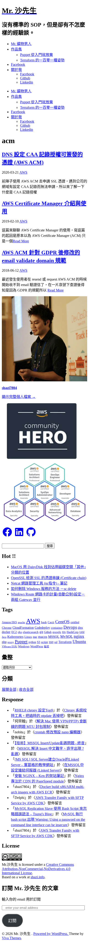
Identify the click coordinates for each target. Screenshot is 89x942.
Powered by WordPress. (51, 934)
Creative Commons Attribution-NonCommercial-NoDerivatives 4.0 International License (38, 869)
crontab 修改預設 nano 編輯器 (57, 732)
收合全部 (26, 689)
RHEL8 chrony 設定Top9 (34, 710)
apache (21, 622)
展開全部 (9, 689)
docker (6, 632)
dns (80, 627)
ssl (56, 642)
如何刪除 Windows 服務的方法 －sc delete (43, 589)
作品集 (16, 49)
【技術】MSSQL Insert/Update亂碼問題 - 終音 (50, 743)
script (44, 642)
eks (20, 632)
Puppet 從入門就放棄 (36, 55)
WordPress (36, 646)
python (32, 642)
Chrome (7, 627)
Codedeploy (42, 627)
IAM (81, 632)
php (4, 642)
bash (44, 622)
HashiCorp (73, 632)
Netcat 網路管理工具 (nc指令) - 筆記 (39, 583)
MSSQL (53, 636)
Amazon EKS (9, 622)
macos (42, 636)
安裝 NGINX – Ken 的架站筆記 (39, 776)
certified (75, 622)
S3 (38, 642)
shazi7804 (9, 388)
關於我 (16, 70)
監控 (46, 646)
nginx (79, 636)
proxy (11, 642)
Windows (23, 646)
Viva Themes (11, 938)
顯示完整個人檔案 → (19, 397)
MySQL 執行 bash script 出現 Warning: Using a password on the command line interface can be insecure (48, 819)
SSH (51, 642)
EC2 (14, 632)
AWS (23, 172)
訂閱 (12, 921)
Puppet (21, 641)
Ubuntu (79, 641)
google (56, 632)
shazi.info (37, 877)
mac (35, 636)
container (57, 627)
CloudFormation (23, 627)
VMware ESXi (9, 646)
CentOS (62, 621)
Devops (70, 627)
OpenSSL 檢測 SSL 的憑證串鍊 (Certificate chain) (48, 578)
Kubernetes (15, 636)
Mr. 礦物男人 (21, 44)
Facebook (18, 64)
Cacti (51, 622)
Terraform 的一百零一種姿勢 (42, 60)
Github (25, 78)
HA (64, 632)
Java (4, 637)
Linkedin (26, 82)
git (41, 632)
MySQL (66, 636)
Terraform (65, 642)
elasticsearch (31, 632)
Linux (28, 636)
